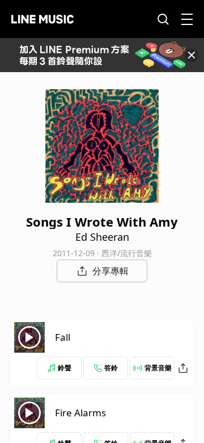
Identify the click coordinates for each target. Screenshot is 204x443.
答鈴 (111, 368)
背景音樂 (158, 368)
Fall (62, 337)
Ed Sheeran (102, 237)
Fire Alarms (80, 412)
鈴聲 (64, 368)
